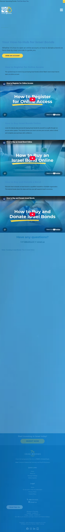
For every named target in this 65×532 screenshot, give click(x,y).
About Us (32, 473)
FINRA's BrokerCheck (42, 459)
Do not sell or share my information (32, 489)
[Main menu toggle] (61, 10)
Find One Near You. (23, 1)
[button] (12, 56)
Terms (32, 487)
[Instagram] (31, 529)
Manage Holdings (32, 475)
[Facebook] (27, 529)
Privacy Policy (32, 491)
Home (3, 250)
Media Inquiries (32, 478)
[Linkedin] (34, 529)
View (16, 462)
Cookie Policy (32, 494)
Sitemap (42, 524)
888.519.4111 (29, 242)
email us (41, 242)
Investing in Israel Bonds (13, 250)
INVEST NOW (32, 441)
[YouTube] (37, 529)
